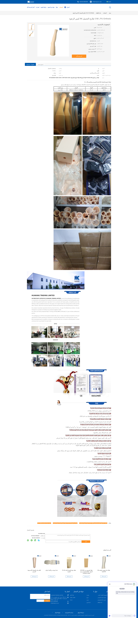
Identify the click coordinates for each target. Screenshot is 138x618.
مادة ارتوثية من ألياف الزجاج (52, 570)
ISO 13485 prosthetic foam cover (44, 523)
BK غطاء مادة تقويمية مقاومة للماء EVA (104, 571)
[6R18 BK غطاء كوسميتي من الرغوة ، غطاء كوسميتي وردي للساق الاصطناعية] (86, 561)
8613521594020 (36, 538)
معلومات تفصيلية (30, 64)
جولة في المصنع (51, 7)
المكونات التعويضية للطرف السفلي (104, 595)
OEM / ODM (72, 597)
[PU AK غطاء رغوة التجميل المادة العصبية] (69, 561)
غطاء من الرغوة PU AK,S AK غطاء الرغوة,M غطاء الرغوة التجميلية (65, 523)
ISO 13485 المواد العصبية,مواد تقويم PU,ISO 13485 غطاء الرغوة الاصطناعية (93, 523)
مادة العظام (100, 602)
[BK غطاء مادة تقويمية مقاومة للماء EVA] (104, 561)
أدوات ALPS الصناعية (102, 600)
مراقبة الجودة (43, 7)
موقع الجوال (57, 612)
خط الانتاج (72, 595)
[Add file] (135, 615)
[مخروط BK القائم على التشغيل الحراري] (34, 561)
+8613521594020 (35, 535)
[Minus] (110, 584)
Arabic (109, 1)
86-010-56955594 (84, 1)
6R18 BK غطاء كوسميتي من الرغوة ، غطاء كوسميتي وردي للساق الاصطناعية (86, 572)
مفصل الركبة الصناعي (102, 597)
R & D (71, 600)
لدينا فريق (88, 602)
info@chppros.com (96, 1)
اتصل (86, 541)
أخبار (34, 7)
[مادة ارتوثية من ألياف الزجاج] (51, 561)
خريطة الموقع (81, 612)
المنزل (68, 7)
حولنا (57, 7)
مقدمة (88, 595)
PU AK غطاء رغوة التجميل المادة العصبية (69, 571)
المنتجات (61, 7)
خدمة (88, 600)
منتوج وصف (40, 64)
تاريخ (87, 597)
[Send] (110, 615)
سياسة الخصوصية (69, 612)
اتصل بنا (37, 7)
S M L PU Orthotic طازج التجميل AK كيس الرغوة (83, 13)
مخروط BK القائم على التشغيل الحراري (34, 571)
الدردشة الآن (29, 7)
